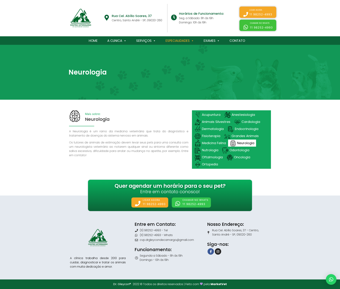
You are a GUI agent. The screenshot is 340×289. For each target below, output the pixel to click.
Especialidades (178, 40)
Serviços (144, 40)
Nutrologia (210, 150)
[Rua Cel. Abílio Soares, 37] (107, 18)
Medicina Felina (214, 143)
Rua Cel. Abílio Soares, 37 (132, 16)
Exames (210, 40)
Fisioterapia (211, 136)
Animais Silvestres (216, 122)
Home (93, 40)
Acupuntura (211, 114)
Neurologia (245, 143)
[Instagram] (218, 251)
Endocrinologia (246, 129)
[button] (257, 12)
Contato (237, 40)
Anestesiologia (243, 114)
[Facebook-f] (211, 251)
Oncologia (242, 157)
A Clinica (114, 40)
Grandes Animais (245, 136)
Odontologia (239, 150)
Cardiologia (251, 122)
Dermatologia (213, 129)
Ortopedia (210, 164)
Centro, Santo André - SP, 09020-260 (137, 20)
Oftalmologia (212, 157)
